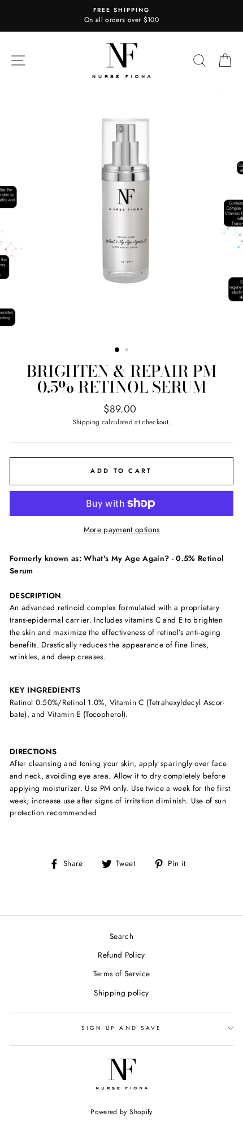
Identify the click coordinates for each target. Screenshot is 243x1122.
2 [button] (128, 351)
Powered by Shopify (121, 1112)
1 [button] (117, 350)
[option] (121, 16)
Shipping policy (121, 992)
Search (121, 936)
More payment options (122, 529)
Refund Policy (121, 954)
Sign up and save (121, 1028)
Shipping (86, 422)
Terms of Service (121, 973)
